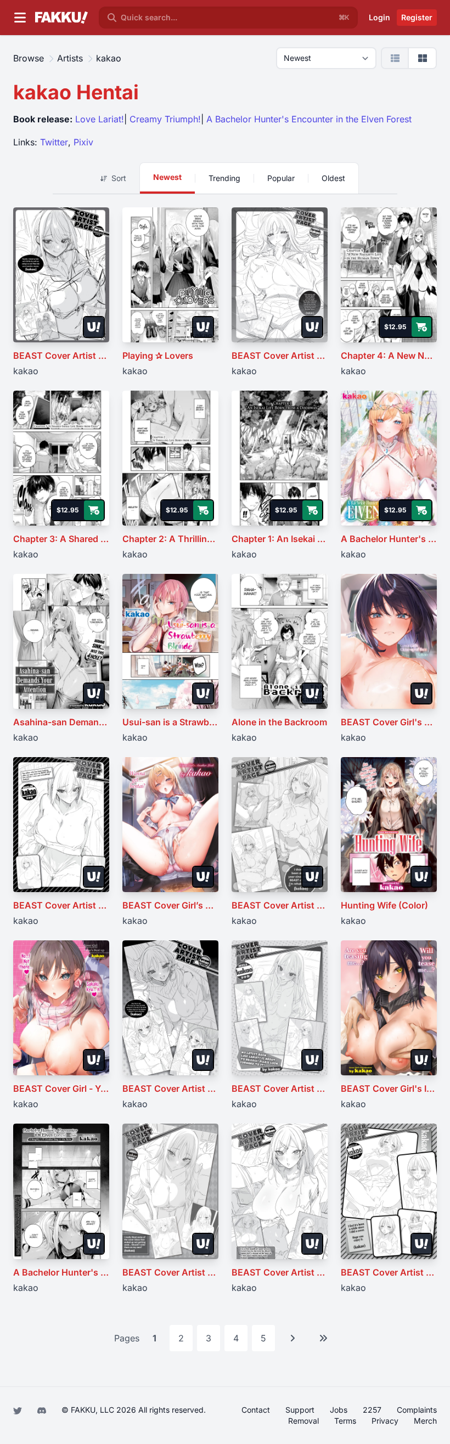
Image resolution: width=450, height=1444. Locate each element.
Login (379, 17)
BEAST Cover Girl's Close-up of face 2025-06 (389, 722)
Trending (224, 178)
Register (416, 17)
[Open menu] (20, 18)
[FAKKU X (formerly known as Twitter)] (18, 1409)
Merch (425, 1420)
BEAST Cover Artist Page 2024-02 (280, 1272)
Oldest (333, 178)
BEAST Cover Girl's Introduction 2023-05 (389, 1088)
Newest (167, 177)
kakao (25, 370)
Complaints (417, 1409)
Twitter (54, 142)
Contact (255, 1409)
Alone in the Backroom (279, 722)
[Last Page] (323, 1338)
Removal (303, 1420)
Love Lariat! (99, 119)
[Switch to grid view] (422, 57)
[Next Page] (292, 1338)
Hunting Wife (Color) (384, 905)
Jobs (338, 1409)
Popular (281, 178)
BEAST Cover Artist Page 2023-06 (280, 1088)
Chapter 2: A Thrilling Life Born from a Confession (170, 538)
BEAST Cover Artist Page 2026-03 (61, 355)
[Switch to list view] (395, 57)
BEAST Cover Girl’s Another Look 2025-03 (170, 905)
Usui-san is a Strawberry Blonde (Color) (170, 722)
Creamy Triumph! (165, 119)
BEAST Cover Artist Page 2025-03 (280, 905)
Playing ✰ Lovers (157, 355)
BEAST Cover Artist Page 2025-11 (280, 355)
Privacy (385, 1420)
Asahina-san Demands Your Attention (61, 722)
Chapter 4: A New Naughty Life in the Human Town (389, 355)
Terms (345, 1420)
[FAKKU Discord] (42, 1409)
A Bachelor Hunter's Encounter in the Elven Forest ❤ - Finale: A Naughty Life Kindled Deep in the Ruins (61, 1272)
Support (299, 1409)
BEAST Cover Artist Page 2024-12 (170, 1088)
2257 (372, 1409)
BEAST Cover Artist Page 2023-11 (389, 1272)
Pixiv (83, 142)
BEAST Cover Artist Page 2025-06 (61, 905)
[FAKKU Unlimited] (94, 327)
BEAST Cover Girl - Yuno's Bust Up (61, 1088)
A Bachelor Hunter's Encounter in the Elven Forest (309, 119)
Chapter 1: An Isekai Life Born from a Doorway (280, 538)
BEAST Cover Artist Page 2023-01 (170, 1272)
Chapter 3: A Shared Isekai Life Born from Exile (61, 538)
